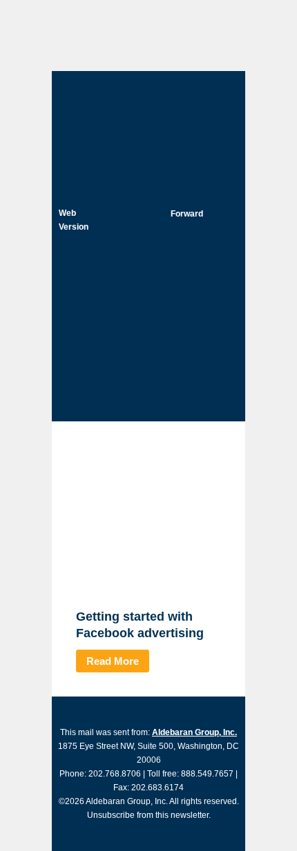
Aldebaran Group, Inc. (194, 732)
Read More (112, 661)
